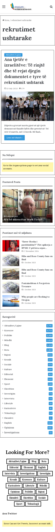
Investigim (9, 393)
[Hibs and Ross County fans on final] (10, 260)
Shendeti (8, 418)
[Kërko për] (51, 7)
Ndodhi (8, 340)
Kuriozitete (10, 408)
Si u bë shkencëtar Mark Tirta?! (23, 219)
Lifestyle (8, 403)
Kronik (7, 359)
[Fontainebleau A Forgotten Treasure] (10, 287)
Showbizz (9, 389)
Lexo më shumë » (14, 137)
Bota (6, 350)
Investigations (11, 432)
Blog (6, 345)
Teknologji (9, 413)
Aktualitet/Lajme (13, 55)
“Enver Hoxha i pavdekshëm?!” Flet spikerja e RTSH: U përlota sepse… (37, 244)
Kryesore (8, 330)
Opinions (9, 427)
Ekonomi (8, 379)
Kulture (8, 369)
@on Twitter (9, 513)
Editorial (8, 374)
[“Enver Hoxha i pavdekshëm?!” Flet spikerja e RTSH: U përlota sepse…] (10, 245)
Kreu (6, 20)
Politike (8, 335)
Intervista (9, 398)
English (8, 423)
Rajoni (7, 355)
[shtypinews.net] (20, 6)
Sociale (7, 364)
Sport (7, 384)
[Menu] (3, 7)
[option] (27, 206)
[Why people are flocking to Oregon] (10, 301)
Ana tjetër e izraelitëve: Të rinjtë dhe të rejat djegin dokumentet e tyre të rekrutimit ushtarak (25, 71)
